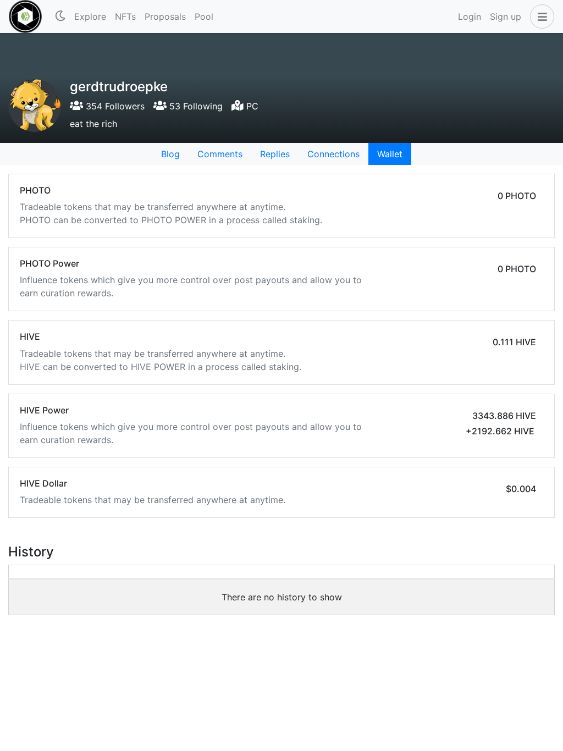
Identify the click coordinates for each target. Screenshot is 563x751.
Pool (204, 16)
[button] (540, 16)
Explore (90, 16)
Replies (275, 153)
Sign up (505, 16)
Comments (219, 153)
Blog (170, 153)
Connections (333, 153)
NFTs (125, 16)
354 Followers (114, 106)
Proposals (165, 16)
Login (469, 16)
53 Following (195, 106)
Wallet (389, 153)
